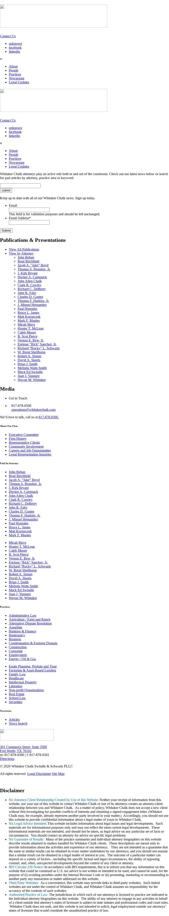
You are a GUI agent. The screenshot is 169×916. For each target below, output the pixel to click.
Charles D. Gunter (30, 297)
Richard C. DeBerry (32, 289)
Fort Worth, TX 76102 (15, 751)
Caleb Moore (27, 332)
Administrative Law (23, 615)
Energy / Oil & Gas (22, 659)
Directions (7, 759)
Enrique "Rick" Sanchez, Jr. (37, 344)
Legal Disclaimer (39, 774)
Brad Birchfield (28, 261)
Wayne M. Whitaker (32, 380)
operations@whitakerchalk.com (33, 409)
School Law (17, 698)
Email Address (20, 218)
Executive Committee (24, 434)
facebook (15, 47)
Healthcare (16, 678)
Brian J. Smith (27, 364)
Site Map (58, 774)
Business (15, 639)
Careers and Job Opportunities (30, 450)
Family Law (17, 674)
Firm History (18, 438)
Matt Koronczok (29, 316)
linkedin (14, 51)
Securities (15, 702)
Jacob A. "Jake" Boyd (33, 265)
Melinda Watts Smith (32, 368)
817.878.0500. (49, 417)
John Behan (26, 257)
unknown (15, 43)
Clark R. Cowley (29, 285)
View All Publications (24, 249)
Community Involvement (26, 446)
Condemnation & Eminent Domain (33, 643)
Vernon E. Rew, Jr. (31, 340)
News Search (18, 723)
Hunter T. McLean (31, 328)
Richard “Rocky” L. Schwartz (39, 348)
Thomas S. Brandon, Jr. (34, 269)
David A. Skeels (29, 360)
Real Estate (16, 694)
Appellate (15, 627)
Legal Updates (19, 82)
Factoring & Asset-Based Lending (32, 670)
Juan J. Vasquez (29, 376)
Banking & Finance (22, 631)
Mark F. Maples (29, 320)
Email (13, 205)
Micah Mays (26, 324)
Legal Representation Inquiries (30, 454)
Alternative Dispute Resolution (30, 623)
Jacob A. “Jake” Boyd (24, 480)
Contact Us (8, 36)
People (13, 70)
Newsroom (16, 78)
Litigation (15, 686)
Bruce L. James (28, 312)
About (13, 66)
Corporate (16, 651)
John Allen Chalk (30, 281)
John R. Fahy (27, 293)
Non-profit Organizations (26, 690)
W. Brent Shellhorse (32, 352)
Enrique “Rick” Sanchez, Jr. (28, 562)
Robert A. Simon (29, 356)
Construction (18, 647)
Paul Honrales (27, 309)
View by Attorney (21, 253)
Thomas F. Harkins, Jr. (33, 301)
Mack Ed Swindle (30, 372)
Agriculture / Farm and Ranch (29, 619)
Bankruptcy (17, 635)
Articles (14, 719)
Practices (15, 74)
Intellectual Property (23, 682)
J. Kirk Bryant (27, 273)
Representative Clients (24, 442)
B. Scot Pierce (27, 336)
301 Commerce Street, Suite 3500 (23, 747)
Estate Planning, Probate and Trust (33, 666)
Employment (18, 655)
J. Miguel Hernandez (32, 305)
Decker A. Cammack (32, 277)
